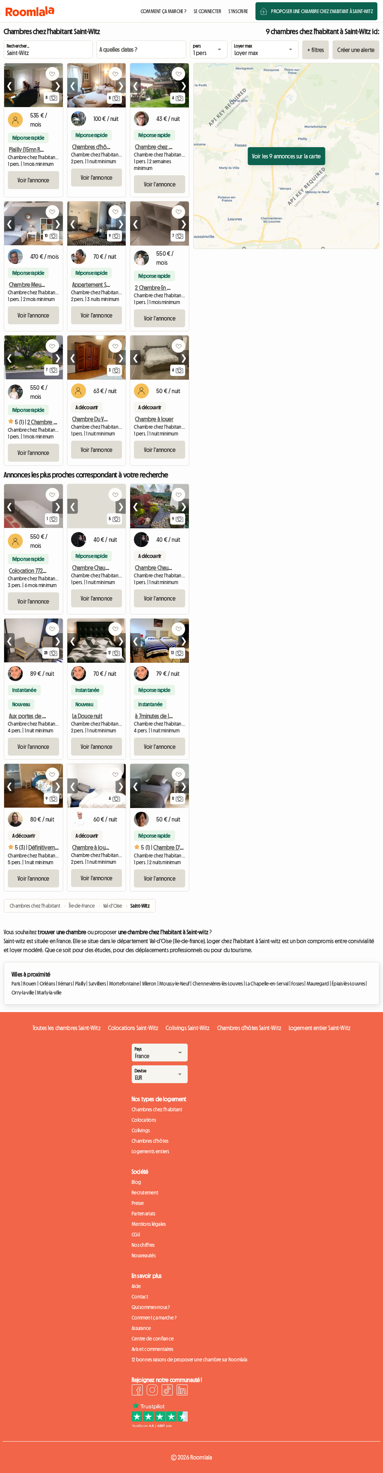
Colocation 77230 (29, 571)
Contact (140, 1296)
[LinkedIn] (182, 1391)
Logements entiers (150, 1151)
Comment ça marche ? (154, 1317)
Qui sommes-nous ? (151, 1307)
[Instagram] (152, 1391)
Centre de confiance (153, 1338)
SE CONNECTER (207, 11)
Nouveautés (144, 1255)
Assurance (141, 1328)
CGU (136, 1234)
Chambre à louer (154, 419)
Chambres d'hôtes (150, 1141)
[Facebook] (137, 1391)
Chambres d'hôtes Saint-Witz (249, 1028)
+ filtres (315, 50)
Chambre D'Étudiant (175, 847)
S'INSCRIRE (238, 11)
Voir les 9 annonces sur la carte (286, 156)
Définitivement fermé (52, 847)
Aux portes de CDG (31, 716)
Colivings (141, 1130)
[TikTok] (167, 1391)
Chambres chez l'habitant (157, 1109)
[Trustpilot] (160, 1425)
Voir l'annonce (33, 180)
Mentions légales (149, 1224)
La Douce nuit (87, 716)
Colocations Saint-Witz (133, 1028)
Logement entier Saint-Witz (319, 1028)
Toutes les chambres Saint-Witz (67, 1028)
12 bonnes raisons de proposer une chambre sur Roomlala (189, 1359)
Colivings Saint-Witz (187, 1028)
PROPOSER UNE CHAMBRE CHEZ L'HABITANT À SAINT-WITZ (322, 11)
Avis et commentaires (153, 1349)
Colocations (144, 1120)
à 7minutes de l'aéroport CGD (168, 716)
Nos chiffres (143, 1245)
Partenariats (143, 1213)
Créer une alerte (355, 50)
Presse (138, 1203)
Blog (136, 1182)
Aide (136, 1286)
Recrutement (145, 1192)
